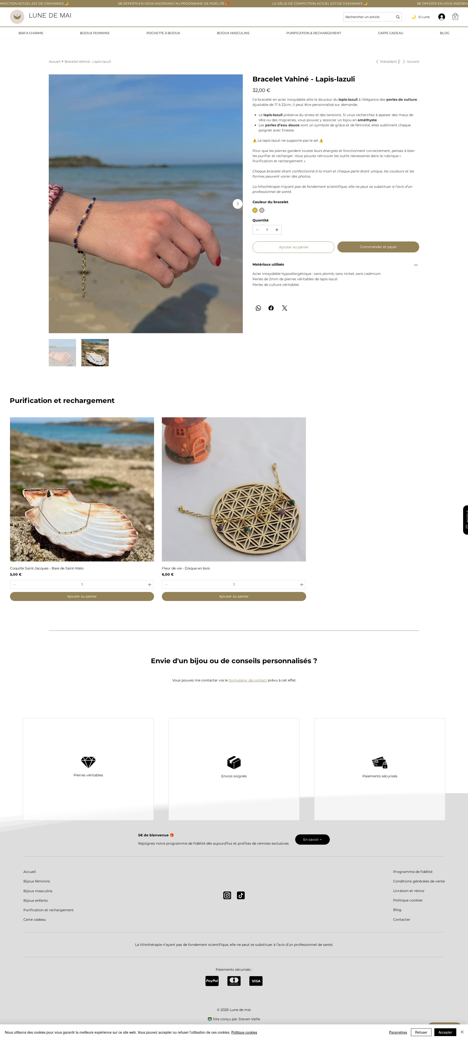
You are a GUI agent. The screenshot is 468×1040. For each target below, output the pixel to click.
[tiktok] (241, 895)
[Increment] (150, 584)
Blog (397, 910)
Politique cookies (407, 900)
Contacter (401, 919)
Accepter (445, 1032)
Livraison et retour (409, 891)
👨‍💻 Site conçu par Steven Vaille (234, 1019)
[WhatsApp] (258, 308)
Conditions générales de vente (419, 881)
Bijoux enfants (35, 900)
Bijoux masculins (37, 891)
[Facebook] (271, 308)
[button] (455, 16)
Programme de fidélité (412, 872)
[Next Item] (238, 204)
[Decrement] (14, 584)
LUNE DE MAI (50, 15)
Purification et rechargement (48, 910)
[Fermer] (462, 1032)
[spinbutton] (82, 584)
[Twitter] (285, 308)
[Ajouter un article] (277, 230)
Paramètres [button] (398, 1032)
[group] (234, 509)
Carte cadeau (34, 919)
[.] (441, 17)
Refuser (421, 1032)
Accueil (29, 872)
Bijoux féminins (36, 881)
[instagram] (227, 895)
